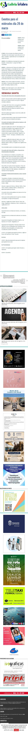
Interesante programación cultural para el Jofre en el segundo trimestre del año (9, 276)
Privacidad (7, 718)
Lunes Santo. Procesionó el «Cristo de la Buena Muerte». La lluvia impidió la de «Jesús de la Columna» (18, 281)
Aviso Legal (2, 718)
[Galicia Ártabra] (14, 4)
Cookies (11, 718)
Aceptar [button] (16, 730)
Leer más (21, 730)
